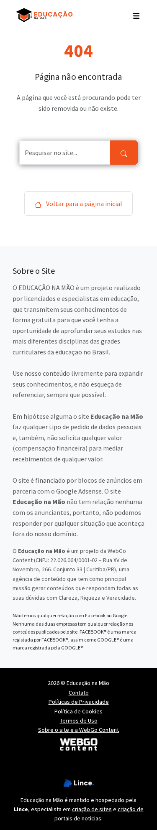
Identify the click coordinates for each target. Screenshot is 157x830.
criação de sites (92, 809)
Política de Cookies (78, 711)
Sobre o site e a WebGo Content (78, 729)
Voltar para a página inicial (83, 203)
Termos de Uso (79, 720)
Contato (79, 692)
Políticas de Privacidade (79, 701)
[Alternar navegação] (136, 15)
